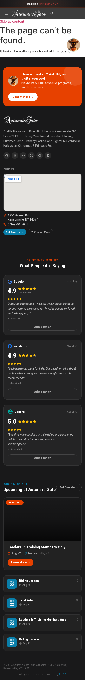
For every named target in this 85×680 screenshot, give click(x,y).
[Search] (51, 13)
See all (70, 281)
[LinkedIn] (48, 155)
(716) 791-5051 (18, 224)
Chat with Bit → (22, 96)
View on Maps (42, 232)
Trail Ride (43, 3)
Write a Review (42, 327)
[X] (31, 155)
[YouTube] (23, 155)
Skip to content (12, 21)
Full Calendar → (69, 487)
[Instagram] (15, 155)
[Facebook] (6, 155)
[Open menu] (6, 13)
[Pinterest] (39, 155)
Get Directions (15, 232)
